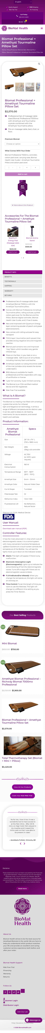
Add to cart (22, 174)
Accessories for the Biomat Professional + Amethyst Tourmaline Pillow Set (22, 218)
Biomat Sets (22, 50)
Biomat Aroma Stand (32, 239)
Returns (8, 295)
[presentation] (21, 257)
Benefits (8, 277)
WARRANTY (9, 291)
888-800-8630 (24, 17)
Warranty (7, 974)
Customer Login (10, 1001)
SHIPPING (8, 286)
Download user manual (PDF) (15, 529)
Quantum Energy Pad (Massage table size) (13, 241)
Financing (7, 970)
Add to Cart (13, 252)
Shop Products (12, 50)
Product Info (10, 272)
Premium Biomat (12, 139)
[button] (39, 64)
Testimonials (10, 281)
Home (4, 50)
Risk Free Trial (8, 967)
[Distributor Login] (4, 1002)
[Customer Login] (4, 999)
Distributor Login (11, 1005)
